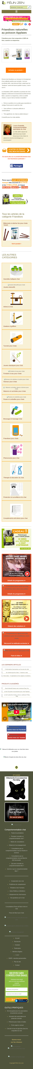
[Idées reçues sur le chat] (16, 821)
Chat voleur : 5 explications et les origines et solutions (16, 675)
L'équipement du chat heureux (17, 894)
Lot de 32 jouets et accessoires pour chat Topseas (17, 691)
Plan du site (17, 961)
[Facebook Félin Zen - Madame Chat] (25, 25)
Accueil (17, 938)
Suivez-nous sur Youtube (16, 737)
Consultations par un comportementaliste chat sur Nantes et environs (16, 850)
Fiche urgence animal (17, 1025)
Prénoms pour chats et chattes (17, 1022)
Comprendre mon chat (17, 881)
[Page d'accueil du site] (14, 4)
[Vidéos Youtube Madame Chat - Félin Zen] (29, 25)
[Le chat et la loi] (16, 825)
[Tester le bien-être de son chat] (16, 919)
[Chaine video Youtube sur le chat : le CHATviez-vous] (16, 1048)
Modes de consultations (17, 841)
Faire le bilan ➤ (16, 656)
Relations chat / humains (17, 887)
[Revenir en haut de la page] (16, 768)
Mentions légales (17, 951)
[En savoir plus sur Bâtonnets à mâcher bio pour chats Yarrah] (16, 240)
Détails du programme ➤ (16, 580)
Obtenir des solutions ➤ (16, 626)
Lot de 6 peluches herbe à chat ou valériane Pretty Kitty (17, 695)
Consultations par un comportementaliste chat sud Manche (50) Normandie (16, 858)
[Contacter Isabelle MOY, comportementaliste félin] (17, 25)
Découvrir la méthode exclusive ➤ (16, 643)
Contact (17, 965)
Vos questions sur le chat (17, 897)
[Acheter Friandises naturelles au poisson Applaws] (16, 153)
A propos (17, 945)
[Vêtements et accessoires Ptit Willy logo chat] (16, 800)
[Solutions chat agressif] (16, 932)
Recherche (17, 941)
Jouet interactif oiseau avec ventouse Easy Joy (17, 688)
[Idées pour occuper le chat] (15, 204)
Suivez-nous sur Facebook (16, 729)
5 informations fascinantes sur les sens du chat (17, 669)
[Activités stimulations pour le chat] (15, 189)
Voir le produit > (16, 243)
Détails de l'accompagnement (17, 845)
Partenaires (17, 948)
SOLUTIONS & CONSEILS (17, 891)
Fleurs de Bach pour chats (16, 913)
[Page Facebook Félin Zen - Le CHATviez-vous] (15, 1046)
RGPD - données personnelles (17, 958)
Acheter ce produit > (15, 70)
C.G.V (17, 955)
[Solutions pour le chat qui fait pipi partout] (16, 926)
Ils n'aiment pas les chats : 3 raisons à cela (17, 672)
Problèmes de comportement (17, 884)
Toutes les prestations (17, 833)
